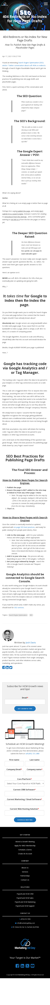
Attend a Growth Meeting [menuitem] (25, 841)
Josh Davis (31, 642)
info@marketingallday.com (26, 923)
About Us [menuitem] (25, 868)
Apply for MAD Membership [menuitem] (25, 845)
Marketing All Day (24, 975)
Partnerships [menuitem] (25, 876)
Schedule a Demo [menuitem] (25, 850)
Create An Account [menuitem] (25, 854)
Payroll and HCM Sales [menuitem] (25, 898)
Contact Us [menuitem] (25, 880)
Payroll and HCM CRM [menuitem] (25, 894)
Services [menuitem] (25, 872)
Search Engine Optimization (18, 615)
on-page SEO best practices (24, 527)
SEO (31, 615)
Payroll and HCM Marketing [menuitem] (25, 902)
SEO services (19, 607)
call (32, 753)
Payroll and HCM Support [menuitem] (25, 906)
